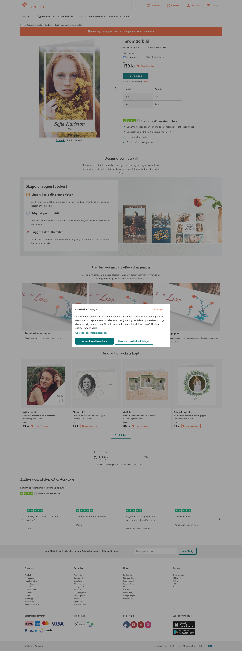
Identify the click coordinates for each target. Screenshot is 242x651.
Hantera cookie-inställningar (134, 341)
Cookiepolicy (82, 332)
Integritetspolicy (98, 332)
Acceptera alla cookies (94, 341)
